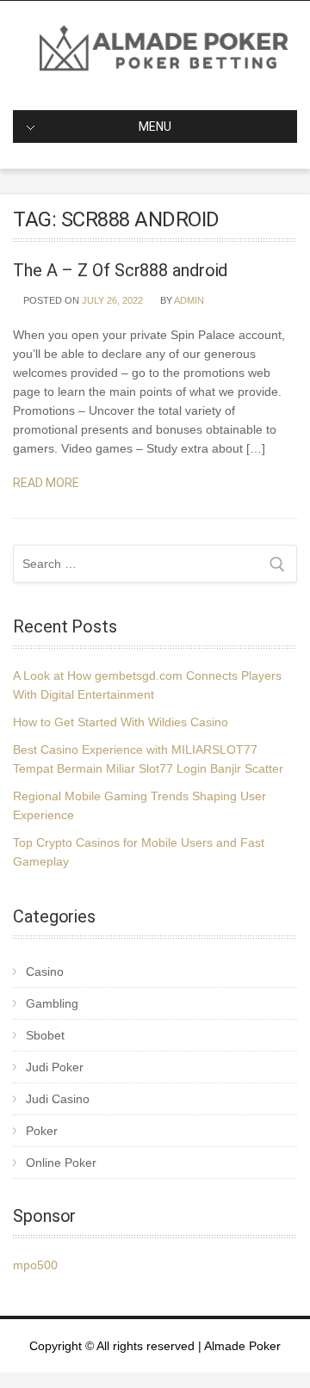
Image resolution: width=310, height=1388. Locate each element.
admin (189, 300)
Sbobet (45, 1035)
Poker (42, 1131)
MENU (155, 126)
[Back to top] (273, 1351)
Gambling (52, 1003)
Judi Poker (55, 1067)
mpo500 (35, 1265)
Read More (47, 483)
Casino (45, 971)
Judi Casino (58, 1099)
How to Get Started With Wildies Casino (120, 722)
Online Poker (61, 1162)
